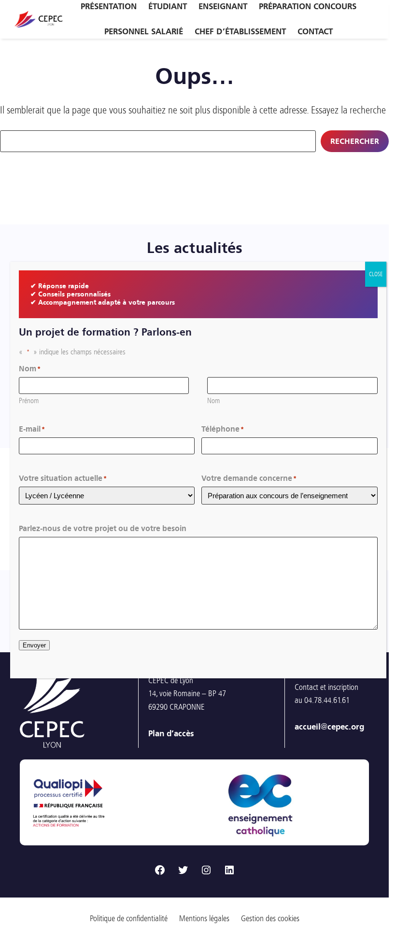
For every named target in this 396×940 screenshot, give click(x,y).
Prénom (29, 400)
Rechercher (354, 141)
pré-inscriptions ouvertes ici (311, 782)
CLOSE (375, 274)
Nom (213, 400)
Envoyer (34, 645)
